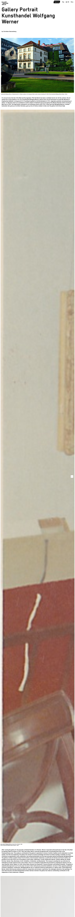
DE (68, 2)
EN (66, 2)
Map (63, 2)
